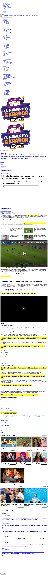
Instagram (7, 45)
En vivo (2, 427)
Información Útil (9, 76)
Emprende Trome (6, 74)
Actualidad (5, 20)
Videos (4, 86)
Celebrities (8, 91)
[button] (14, 150)
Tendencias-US (9, 52)
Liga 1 (1, 430)
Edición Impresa (6, 94)
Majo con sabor (6, 5)
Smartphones (8, 83)
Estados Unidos (9, 62)
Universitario (3, 215)
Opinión (4, 36)
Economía (8, 24)
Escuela (7, 67)
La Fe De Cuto (8, 59)
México (7, 64)
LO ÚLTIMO (5, 3)
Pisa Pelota (5, 9)
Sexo (7, 72)
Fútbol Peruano (5, 170)
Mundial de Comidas (7, 6)
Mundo (4, 60)
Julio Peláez (11, 212)
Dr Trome (7, 92)
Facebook (7, 44)
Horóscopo (5, 35)
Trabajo (7, 70)
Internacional (8, 25)
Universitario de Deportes (5, 327)
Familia (4, 66)
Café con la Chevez (7, 7)
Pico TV (4, 11)
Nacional (7, 23)
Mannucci (8, 334)
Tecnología (5, 79)
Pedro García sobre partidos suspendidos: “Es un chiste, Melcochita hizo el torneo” (19, 417)
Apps (7, 84)
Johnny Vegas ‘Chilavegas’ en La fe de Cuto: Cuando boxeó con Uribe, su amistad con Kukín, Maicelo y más (24, 415)
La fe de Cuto (5, 8)
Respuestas (5, 41)
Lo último (5, 19)
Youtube (7, 47)
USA (4, 51)
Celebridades (8, 29)
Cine (6, 31)
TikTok (7, 48)
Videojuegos (8, 82)
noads (1, 432)
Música (7, 30)
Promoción (5, 78)
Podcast (4, 12)
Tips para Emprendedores (11, 77)
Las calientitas (8, 58)
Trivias (4, 85)
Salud (7, 68)
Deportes (5, 33)
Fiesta (7, 56)
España (7, 61)
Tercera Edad (8, 71)
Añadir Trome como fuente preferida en (8, 167)
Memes (7, 49)
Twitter (7, 46)
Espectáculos (5, 27)
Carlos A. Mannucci (4, 425)
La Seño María (8, 40)
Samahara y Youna (6, 4)
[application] (24, 253)
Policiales (7, 22)
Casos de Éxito (8, 75)
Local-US (7, 53)
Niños (7, 69)
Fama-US (7, 54)
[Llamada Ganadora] (15, 122)
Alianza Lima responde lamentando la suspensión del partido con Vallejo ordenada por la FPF (21, 416)
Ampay (7, 39)
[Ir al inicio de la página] (3, 574)
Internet (7, 80)
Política (7, 21)
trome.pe (22, 286)
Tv (6, 28)
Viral (4, 43)
